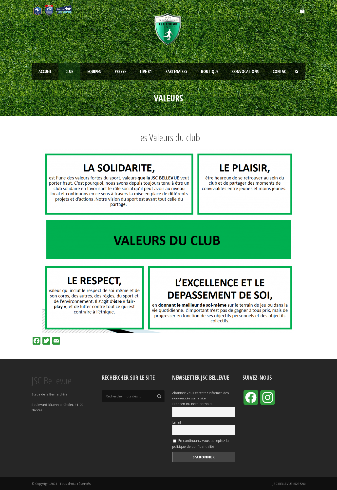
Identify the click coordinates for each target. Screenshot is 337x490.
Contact (280, 71)
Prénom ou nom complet (192, 403)
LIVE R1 (146, 71)
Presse (120, 71)
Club (69, 71)
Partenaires (176, 71)
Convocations (245, 71)
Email (176, 422)
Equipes (94, 71)
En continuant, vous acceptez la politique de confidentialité (200, 443)
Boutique (209, 71)
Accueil (45, 71)
